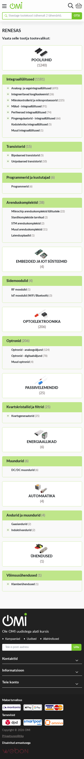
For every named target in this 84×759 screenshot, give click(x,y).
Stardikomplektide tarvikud (29, 217)
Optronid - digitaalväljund (29, 356)
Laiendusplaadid (23, 235)
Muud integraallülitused (27, 130)
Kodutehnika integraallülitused (31, 124)
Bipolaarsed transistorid (27, 155)
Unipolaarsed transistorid (29, 161)
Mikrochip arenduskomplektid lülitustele (38, 211)
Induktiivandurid (23, 530)
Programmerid (21, 186)
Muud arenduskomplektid (29, 229)
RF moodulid (20, 289)
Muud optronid (22, 362)
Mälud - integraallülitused (29, 106)
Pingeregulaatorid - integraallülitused (36, 118)
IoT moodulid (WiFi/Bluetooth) (31, 295)
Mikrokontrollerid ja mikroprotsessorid (37, 100)
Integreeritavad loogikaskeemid (32, 94)
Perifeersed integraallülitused (31, 112)
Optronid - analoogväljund (30, 350)
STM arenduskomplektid (27, 223)
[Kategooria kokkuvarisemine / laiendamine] (8, 88)
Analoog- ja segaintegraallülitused (34, 88)
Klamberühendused (24, 584)
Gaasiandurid (21, 524)
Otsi (77, 15)
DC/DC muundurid (24, 470)
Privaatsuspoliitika (13, 736)
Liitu (76, 647)
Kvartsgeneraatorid (25, 416)
